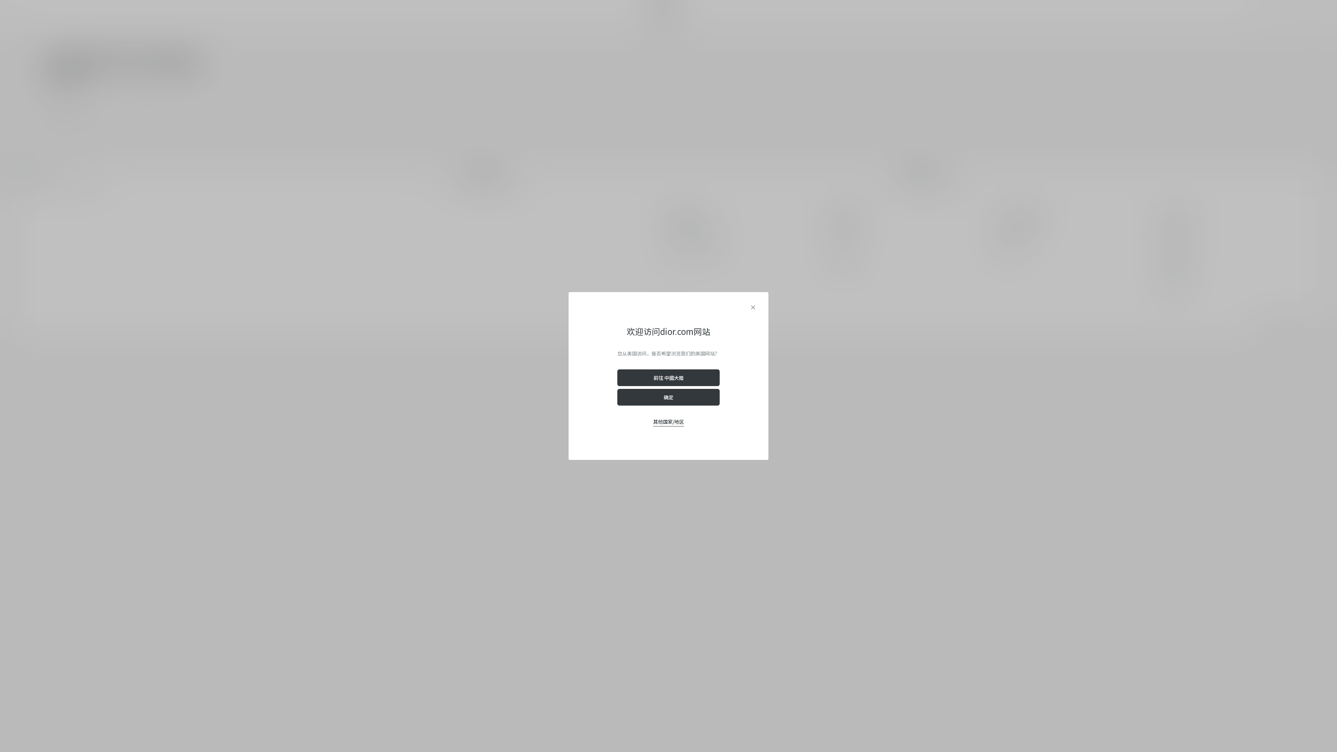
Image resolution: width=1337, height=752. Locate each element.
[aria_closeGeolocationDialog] (753, 307)
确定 (668, 397)
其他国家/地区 (668, 421)
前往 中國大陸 (669, 377)
